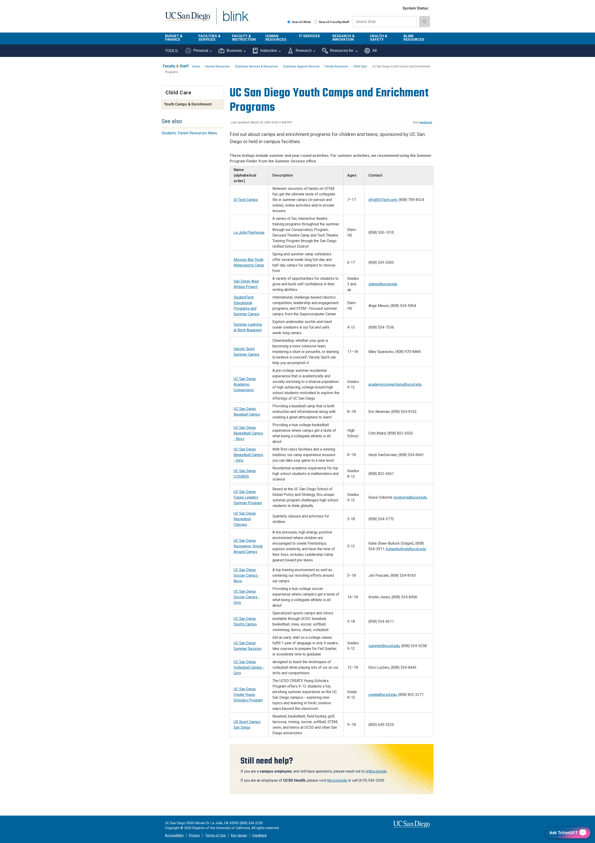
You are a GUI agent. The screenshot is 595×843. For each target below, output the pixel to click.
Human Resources (275, 38)
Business (234, 51)
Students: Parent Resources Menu (189, 133)
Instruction (268, 51)
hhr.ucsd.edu (337, 780)
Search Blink (301, 22)
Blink (235, 18)
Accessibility (174, 835)
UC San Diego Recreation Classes (245, 519)
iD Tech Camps (246, 200)
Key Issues (239, 835)
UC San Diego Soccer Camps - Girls (247, 597)
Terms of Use (215, 835)
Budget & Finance (173, 38)
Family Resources (336, 66)
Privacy (194, 835)
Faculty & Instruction (244, 38)
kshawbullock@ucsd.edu (406, 549)
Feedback (259, 835)
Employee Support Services (301, 66)
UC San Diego (187, 18)
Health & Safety (378, 38)
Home (196, 66)
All (374, 51)
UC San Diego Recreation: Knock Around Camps (248, 546)
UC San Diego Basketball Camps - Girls (248, 455)
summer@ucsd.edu (384, 646)
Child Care (360, 66)
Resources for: (342, 51)
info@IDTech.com (382, 200)
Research (304, 51)
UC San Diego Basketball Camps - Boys (248, 433)
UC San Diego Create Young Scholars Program (248, 694)
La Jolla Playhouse (249, 232)
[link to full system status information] (396, 8)
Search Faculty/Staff (334, 22)
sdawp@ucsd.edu (382, 284)
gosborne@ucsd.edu (410, 497)
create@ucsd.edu (382, 694)
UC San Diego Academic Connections (245, 384)
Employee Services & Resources (256, 66)
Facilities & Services (209, 38)
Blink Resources (413, 38)
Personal (200, 51)
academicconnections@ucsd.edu (395, 384)
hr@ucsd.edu (376, 771)
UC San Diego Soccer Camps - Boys (247, 575)
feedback (425, 122)
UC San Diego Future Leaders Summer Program (248, 497)
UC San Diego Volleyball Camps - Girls (249, 667)
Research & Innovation (343, 38)
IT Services (309, 36)
